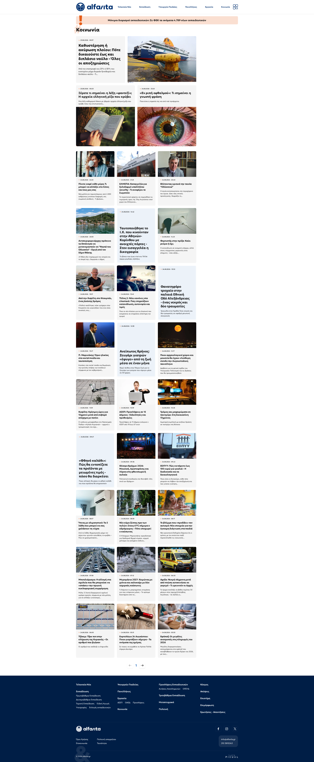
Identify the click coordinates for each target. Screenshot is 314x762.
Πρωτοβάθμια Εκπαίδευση (88, 695)
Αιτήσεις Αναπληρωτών (169, 689)
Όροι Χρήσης (82, 739)
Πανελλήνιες (191, 7)
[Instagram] (226, 729)
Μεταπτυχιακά (166, 702)
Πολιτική (163, 709)
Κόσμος (204, 684)
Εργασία (209, 7)
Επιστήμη (205, 698)
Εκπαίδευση (144, 7)
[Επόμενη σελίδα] (142, 665)
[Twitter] (235, 729)
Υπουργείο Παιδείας (167, 7)
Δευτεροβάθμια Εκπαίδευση (89, 699)
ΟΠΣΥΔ (186, 689)
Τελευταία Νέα (124, 7)
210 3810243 (227, 743)
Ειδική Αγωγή (103, 703)
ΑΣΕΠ (120, 702)
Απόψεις (204, 691)
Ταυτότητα (102, 743)
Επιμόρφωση (207, 705)
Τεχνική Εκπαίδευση (85, 703)
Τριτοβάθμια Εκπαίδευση (172, 695)
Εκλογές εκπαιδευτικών (100, 707)
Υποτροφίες (81, 707)
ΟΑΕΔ (127, 702)
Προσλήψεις (138, 702)
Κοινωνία (225, 7)
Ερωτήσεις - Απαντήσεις (212, 712)
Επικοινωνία (81, 743)
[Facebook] (218, 729)
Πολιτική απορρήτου (106, 739)
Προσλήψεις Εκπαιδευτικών (173, 684)
